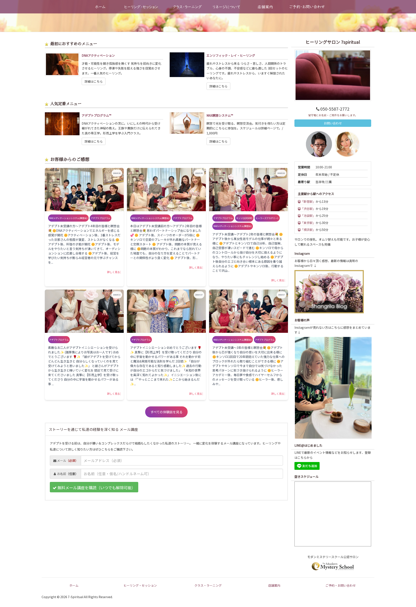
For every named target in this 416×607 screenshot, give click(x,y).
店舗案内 (265, 6)
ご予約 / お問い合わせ (307, 6)
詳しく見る (113, 272)
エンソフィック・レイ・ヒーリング (230, 55)
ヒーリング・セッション (141, 6)
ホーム (100, 6)
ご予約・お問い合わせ (340, 585)
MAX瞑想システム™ (219, 115)
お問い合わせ (333, 123)
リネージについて (226, 6)
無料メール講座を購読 (96, 487)
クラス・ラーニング (187, 6)
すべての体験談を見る (166, 411)
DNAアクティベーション (98, 55)
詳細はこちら (93, 81)
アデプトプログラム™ (96, 115)
